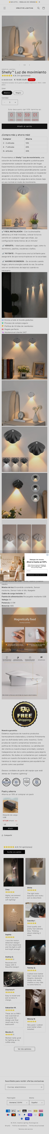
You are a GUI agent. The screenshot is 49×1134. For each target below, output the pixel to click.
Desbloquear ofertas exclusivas (37, 574)
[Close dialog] (47, 555)
